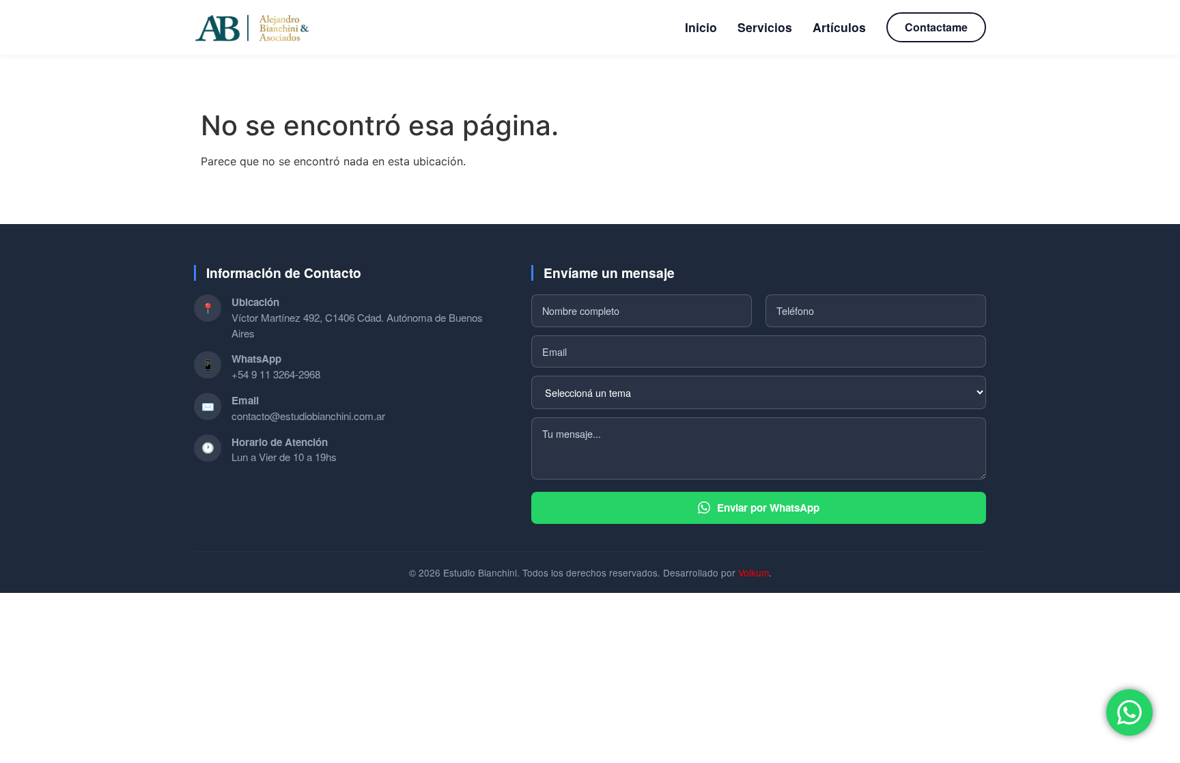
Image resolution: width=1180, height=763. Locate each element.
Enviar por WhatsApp (768, 507)
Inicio (701, 27)
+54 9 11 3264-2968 (275, 374)
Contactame (936, 27)
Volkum (753, 572)
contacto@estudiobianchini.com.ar (308, 415)
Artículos (839, 27)
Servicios (765, 27)
